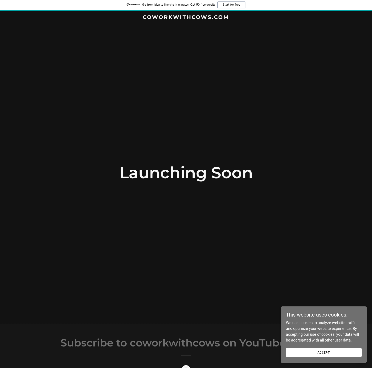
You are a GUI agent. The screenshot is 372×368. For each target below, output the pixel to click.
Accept (324, 352)
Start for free (231, 4)
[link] (186, 17)
